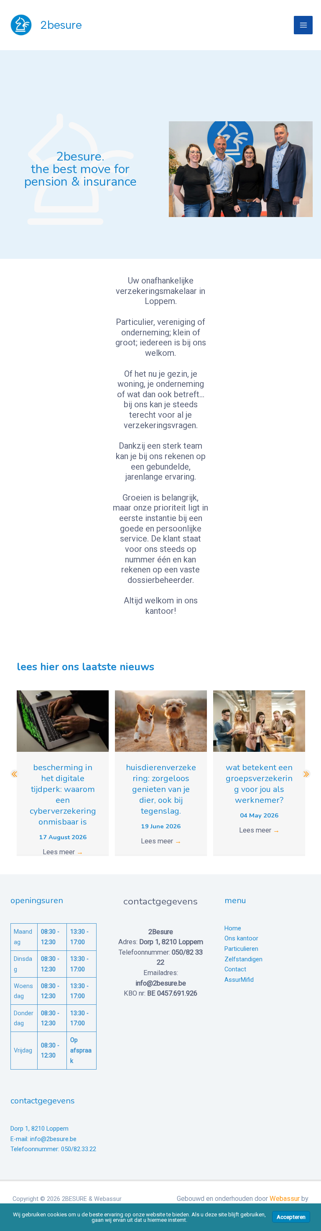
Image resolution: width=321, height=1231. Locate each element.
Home (232, 928)
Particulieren (241, 949)
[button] (14, 774)
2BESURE (61, 25)
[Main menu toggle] (303, 25)
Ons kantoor (241, 938)
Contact (235, 969)
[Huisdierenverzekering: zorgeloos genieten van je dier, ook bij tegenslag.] (161, 721)
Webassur (285, 1199)
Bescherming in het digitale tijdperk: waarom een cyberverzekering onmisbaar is (63, 794)
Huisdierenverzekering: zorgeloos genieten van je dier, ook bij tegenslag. (161, 789)
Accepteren (291, 1216)
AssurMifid (239, 979)
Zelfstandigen (243, 959)
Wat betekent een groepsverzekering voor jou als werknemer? (259, 784)
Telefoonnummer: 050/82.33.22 (53, 1149)
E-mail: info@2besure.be (43, 1139)
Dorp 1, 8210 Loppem (39, 1128)
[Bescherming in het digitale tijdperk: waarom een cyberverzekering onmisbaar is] (63, 721)
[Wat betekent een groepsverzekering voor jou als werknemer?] (259, 721)
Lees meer (63, 852)
